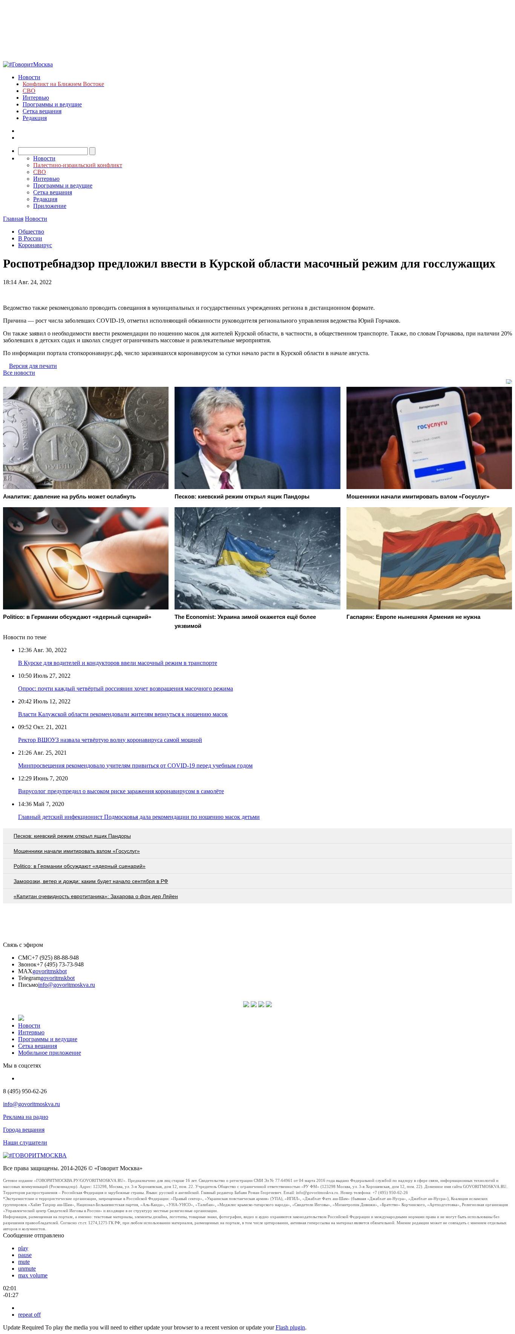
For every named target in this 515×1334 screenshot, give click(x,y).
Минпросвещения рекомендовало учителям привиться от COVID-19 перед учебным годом (135, 765)
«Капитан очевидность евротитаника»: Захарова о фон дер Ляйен (96, 896)
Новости (29, 77)
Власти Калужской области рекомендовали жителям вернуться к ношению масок (123, 714)
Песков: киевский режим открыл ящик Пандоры (72, 836)
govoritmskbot (49, 971)
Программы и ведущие (52, 104)
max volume (33, 1275)
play (23, 1248)
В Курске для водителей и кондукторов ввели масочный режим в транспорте (117, 663)
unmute (27, 1268)
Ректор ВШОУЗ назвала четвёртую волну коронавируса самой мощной (110, 740)
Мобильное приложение (49, 1052)
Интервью (36, 97)
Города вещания (23, 1129)
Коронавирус (35, 245)
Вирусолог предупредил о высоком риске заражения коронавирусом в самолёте (121, 791)
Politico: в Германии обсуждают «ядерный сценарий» (80, 866)
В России (30, 238)
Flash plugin (290, 1327)
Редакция (35, 118)
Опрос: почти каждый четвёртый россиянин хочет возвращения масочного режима (125, 688)
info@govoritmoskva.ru (66, 985)
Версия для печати (33, 366)
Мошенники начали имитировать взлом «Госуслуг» (77, 851)
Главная (13, 218)
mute (24, 1262)
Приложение (49, 206)
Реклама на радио (25, 1117)
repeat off (29, 1314)
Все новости (19, 372)
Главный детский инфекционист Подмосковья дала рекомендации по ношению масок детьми (139, 817)
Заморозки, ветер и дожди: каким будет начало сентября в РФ (91, 881)
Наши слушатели (25, 1142)
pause (25, 1255)
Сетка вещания (42, 111)
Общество (31, 231)
